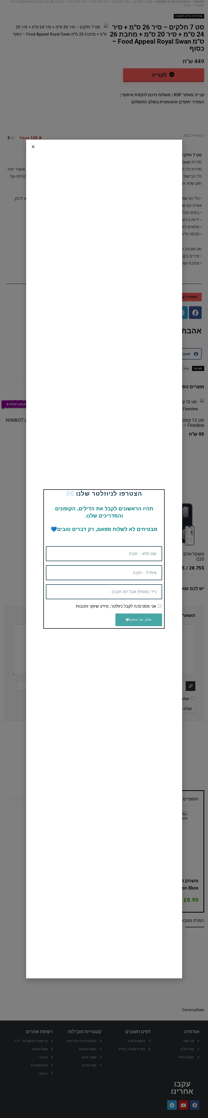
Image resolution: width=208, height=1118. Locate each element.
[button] (33, 147)
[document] (104, 559)
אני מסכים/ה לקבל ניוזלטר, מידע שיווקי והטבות (116, 606)
